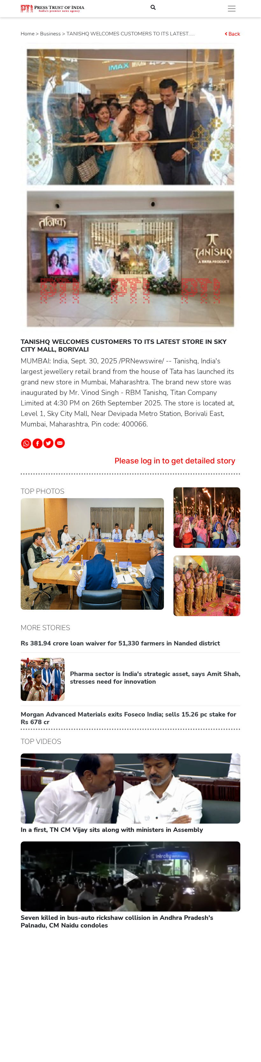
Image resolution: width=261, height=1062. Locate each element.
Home (27, 33)
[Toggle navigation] (231, 9)
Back (234, 34)
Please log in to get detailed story (175, 460)
